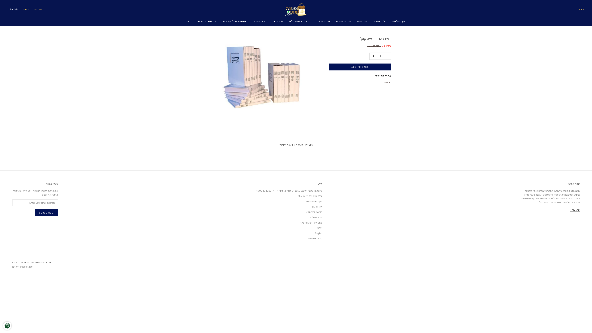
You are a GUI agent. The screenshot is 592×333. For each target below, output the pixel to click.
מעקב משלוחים (399, 21)
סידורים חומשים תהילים (299, 21)
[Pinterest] (374, 82)
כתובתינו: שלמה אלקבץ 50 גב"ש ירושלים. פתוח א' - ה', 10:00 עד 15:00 (289, 190)
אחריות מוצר (316, 206)
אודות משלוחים (315, 217)
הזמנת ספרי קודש (314, 212)
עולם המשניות (379, 21)
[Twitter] (378, 82)
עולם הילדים (277, 21)
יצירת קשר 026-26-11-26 (310, 196)
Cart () (14, 9)
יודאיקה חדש (259, 21)
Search (26, 9)
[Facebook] (382, 82)
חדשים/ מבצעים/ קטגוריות (235, 21)
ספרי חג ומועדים (343, 21)
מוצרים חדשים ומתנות (206, 21)
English (318, 233)
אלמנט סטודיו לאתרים (22, 266)
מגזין (188, 21)
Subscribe (46, 213)
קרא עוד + (575, 210)
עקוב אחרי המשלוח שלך (311, 222)
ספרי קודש (362, 21)
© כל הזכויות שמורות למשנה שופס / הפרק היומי (31, 262)
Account (38, 9)
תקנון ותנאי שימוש (314, 201)
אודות (319, 228)
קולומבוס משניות (314, 238)
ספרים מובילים (323, 21)
